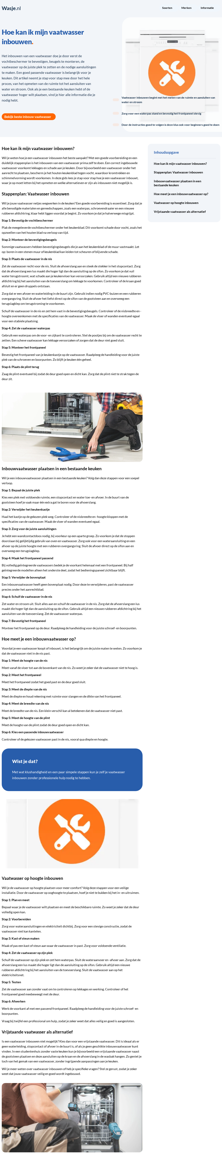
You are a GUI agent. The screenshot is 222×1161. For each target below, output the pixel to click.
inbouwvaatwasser (28, 478)
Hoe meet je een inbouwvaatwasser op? (181, 194)
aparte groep (85, 536)
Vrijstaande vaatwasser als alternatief (180, 211)
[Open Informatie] (216, 8)
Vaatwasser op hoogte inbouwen (176, 203)
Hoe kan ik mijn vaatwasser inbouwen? (180, 163)
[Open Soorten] (174, 8)
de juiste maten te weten (105, 648)
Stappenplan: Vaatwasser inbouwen (178, 172)
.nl (11, 8)
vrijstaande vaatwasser (98, 1041)
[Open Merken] (193, 8)
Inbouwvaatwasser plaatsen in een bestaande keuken (177, 183)
